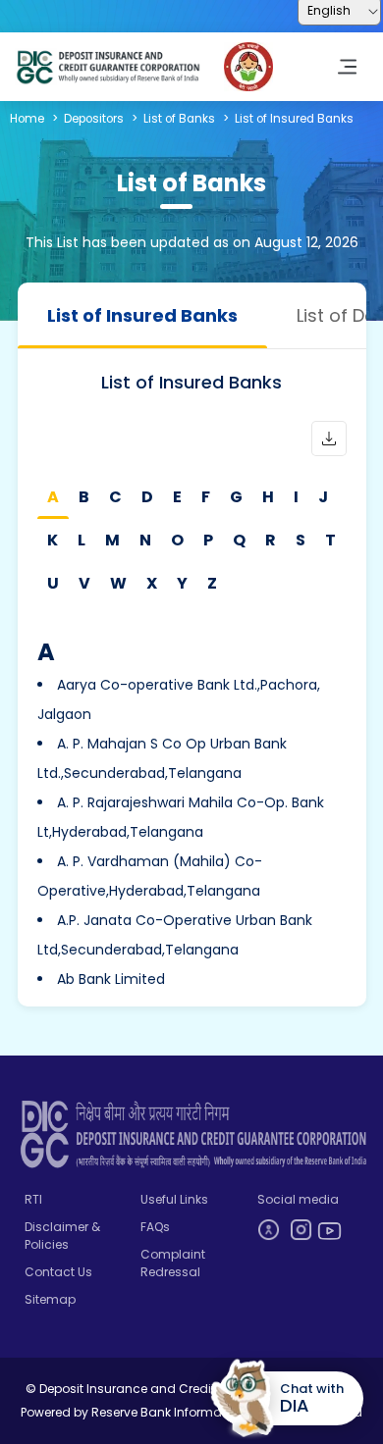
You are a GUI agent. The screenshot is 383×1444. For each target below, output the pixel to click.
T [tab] (330, 540)
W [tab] (118, 583)
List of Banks (179, 119)
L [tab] (81, 540)
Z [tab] (212, 583)
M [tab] (112, 540)
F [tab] (205, 497)
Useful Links (174, 1199)
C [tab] (115, 497)
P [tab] (208, 540)
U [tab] (53, 583)
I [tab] (296, 497)
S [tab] (300, 540)
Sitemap (50, 1299)
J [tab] (323, 497)
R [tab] (270, 540)
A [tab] (53, 497)
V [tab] (84, 583)
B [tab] (84, 497)
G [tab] (236, 497)
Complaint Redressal (172, 1263)
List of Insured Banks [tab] (142, 315)
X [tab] (151, 583)
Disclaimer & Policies (62, 1235)
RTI (33, 1199)
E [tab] (177, 497)
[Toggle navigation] (346, 66)
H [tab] (268, 497)
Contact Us (58, 1272)
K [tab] (52, 540)
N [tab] (145, 540)
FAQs (155, 1226)
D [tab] (147, 497)
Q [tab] (239, 540)
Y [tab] (182, 583)
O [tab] (177, 540)
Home (27, 119)
